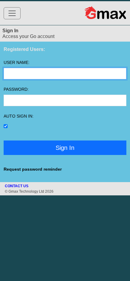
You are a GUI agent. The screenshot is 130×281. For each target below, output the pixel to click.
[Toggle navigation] (12, 13)
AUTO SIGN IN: (19, 116)
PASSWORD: (16, 89)
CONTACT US (16, 186)
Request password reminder (33, 169)
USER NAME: (17, 62)
